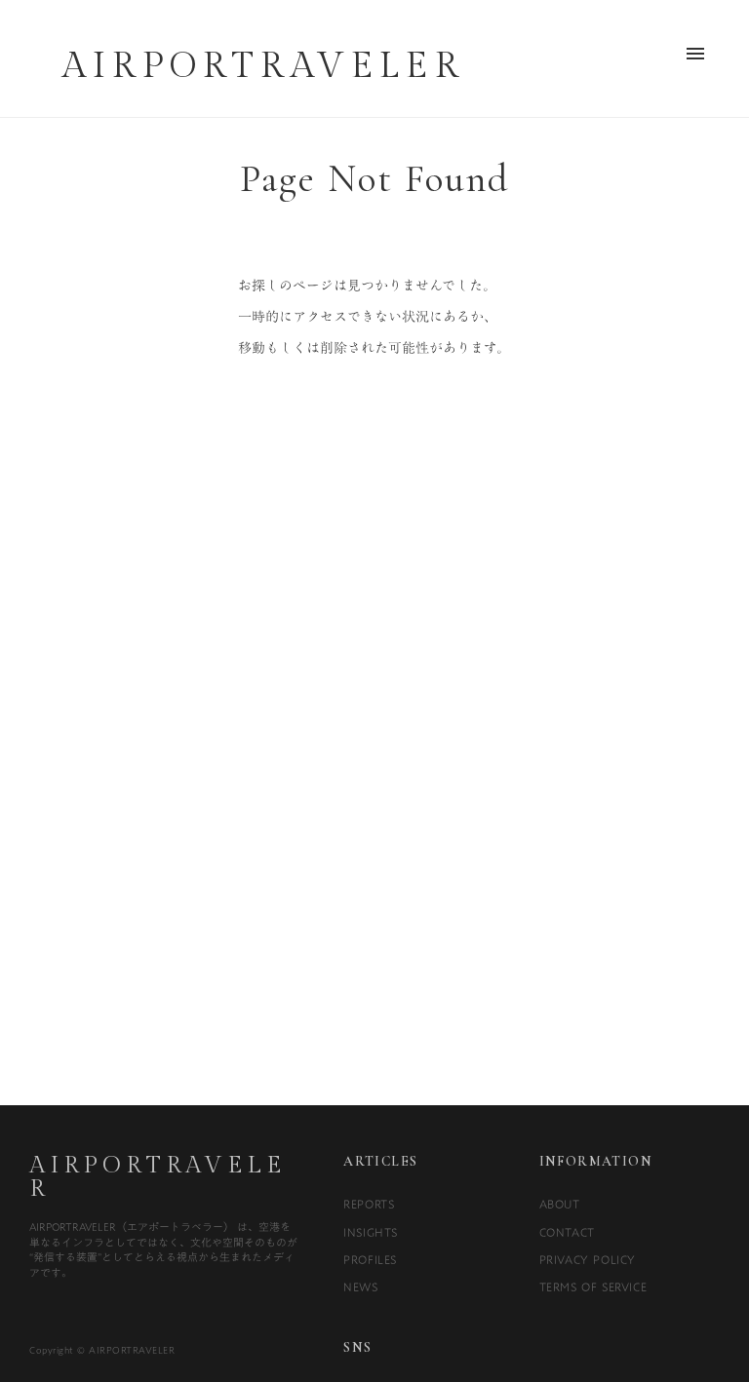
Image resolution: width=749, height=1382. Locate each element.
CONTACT (567, 1232)
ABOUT (559, 1203)
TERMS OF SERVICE (593, 1286)
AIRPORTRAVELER (157, 1177)
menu (695, 53)
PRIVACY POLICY (587, 1259)
